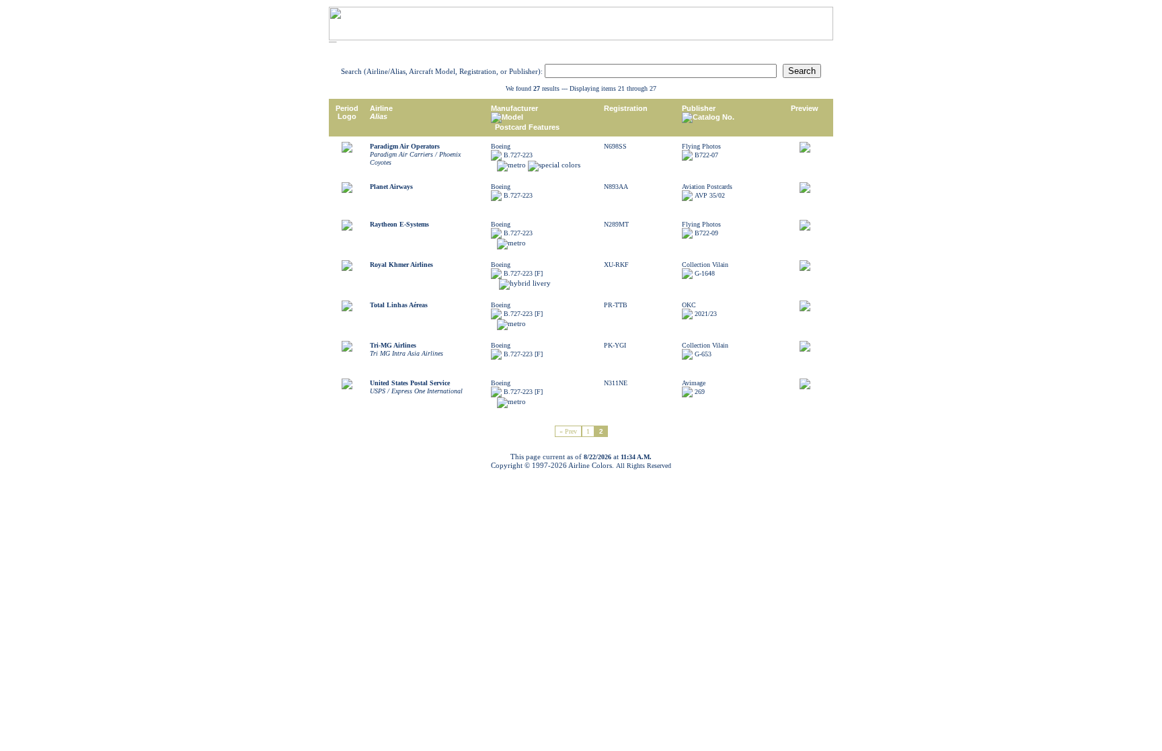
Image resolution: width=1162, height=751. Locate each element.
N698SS (615, 146)
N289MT (616, 224)
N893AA (616, 186)
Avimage (693, 383)
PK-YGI (615, 345)
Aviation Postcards (707, 186)
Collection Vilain (705, 264)
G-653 (703, 354)
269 (700, 391)
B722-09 (706, 233)
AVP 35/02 (710, 195)
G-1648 (705, 273)
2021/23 (706, 313)
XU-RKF (616, 264)
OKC (689, 305)
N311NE (615, 383)
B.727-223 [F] (523, 273)
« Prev (568, 431)
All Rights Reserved (643, 465)
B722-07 (706, 155)
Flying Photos (701, 146)
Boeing (500, 146)
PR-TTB (615, 305)
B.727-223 (518, 155)
